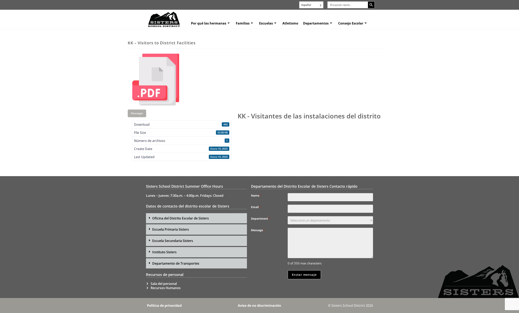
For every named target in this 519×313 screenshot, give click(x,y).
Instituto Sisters (164, 252)
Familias (243, 23)
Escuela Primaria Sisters (170, 229)
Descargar (137, 113)
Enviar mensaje (304, 275)
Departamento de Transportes (175, 263)
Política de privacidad (164, 305)
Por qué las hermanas (208, 23)
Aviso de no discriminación (259, 305)
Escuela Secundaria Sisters (172, 240)
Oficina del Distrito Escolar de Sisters (180, 218)
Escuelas (266, 23)
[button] (196, 218)
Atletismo (290, 23)
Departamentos (316, 23)
